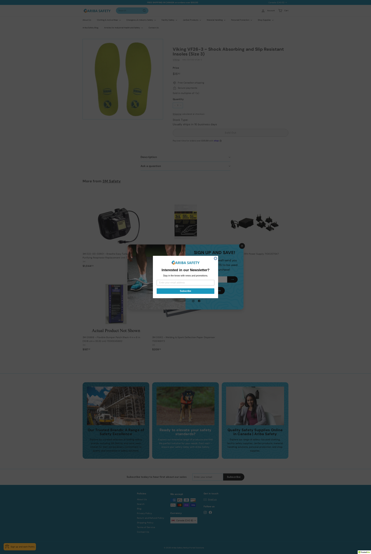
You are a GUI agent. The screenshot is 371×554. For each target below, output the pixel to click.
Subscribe (185, 291)
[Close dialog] (215, 258)
